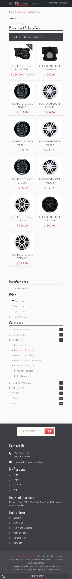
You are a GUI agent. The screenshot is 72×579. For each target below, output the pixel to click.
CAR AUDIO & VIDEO (21, 330)
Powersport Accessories (24, 366)
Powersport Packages (23, 371)
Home (11, 12)
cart (34, 4)
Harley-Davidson (21, 376)
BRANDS (15, 393)
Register (16, 480)
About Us (17, 518)
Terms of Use (18, 543)
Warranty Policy (20, 533)
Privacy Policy (19, 538)
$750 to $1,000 (20, 317)
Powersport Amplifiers (24, 355)
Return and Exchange (22, 528)
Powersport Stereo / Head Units (28, 361)
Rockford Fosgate (22, 289)
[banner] (21, 4)
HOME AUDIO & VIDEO (21, 383)
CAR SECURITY (18, 388)
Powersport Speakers (23, 345)
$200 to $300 (20, 301)
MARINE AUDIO (18, 335)
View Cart (17, 485)
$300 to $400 (20, 307)
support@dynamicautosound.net (28, 462)
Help (15, 490)
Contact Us (18, 523)
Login (15, 475)
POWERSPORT (18, 340)
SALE (14, 404)
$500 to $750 (20, 312)
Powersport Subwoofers (24, 350)
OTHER (15, 398)
